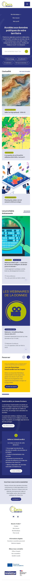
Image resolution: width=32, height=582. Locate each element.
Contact (16, 526)
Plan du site (16, 533)
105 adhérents (22, 59)
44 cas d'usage (10, 59)
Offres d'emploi (16, 551)
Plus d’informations (8, 425)
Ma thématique (15, 14)
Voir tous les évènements (26, 211)
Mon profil (16, 21)
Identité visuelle (16, 555)
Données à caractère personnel (16, 541)
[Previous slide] (23, 357)
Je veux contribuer (16, 471)
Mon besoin (16, 18)
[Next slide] (28, 357)
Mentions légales (16, 543)
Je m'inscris (15, 499)
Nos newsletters (16, 553)
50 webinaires (8, 62)
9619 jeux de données (20, 62)
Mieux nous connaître (16, 549)
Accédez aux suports (11, 386)
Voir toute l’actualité (24, 71)
